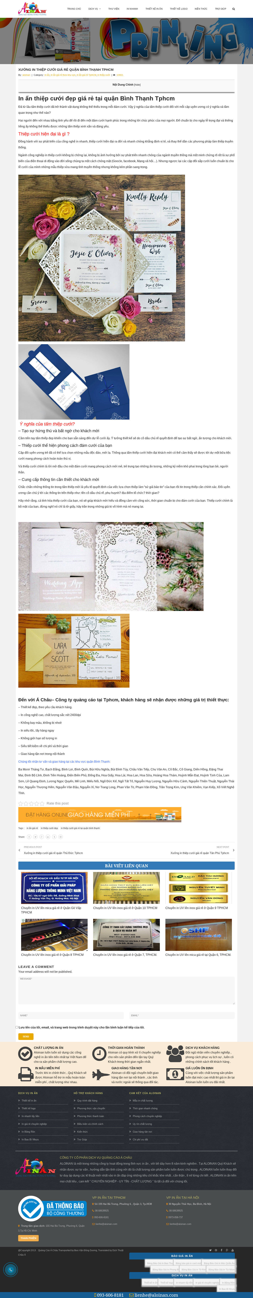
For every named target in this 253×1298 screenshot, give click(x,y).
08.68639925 (102, 1210)
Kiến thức (82, 1131)
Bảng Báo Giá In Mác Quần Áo (219, 1263)
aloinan (26, 75)
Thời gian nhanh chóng (145, 1108)
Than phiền (28, 1238)
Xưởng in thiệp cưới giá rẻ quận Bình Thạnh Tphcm (66, 70)
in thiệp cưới (103, 75)
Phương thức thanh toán (90, 1116)
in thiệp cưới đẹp (49, 828)
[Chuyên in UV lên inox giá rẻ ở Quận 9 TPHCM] (198, 888)
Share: (21, 837)
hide (137, 84)
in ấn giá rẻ (32, 828)
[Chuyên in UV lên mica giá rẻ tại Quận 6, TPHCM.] (198, 935)
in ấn (47, 75)
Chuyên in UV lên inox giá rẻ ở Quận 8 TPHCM (52, 954)
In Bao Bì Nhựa (30, 1139)
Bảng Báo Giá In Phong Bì (166, 1269)
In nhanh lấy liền (30, 1116)
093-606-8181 (101, 1217)
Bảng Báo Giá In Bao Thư (160, 1263)
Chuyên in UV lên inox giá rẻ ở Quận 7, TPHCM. (125, 954)
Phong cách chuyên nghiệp (147, 1116)
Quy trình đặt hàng (87, 1100)
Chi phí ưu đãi (140, 1139)
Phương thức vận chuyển (91, 1108)
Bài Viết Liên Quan (126, 865)
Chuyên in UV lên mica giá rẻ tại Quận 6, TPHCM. (198, 954)
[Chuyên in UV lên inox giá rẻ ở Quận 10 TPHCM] (126, 888)
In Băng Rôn (28, 1131)
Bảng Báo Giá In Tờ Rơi (194, 1269)
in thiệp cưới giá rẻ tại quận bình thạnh (80, 828)
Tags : (21, 828)
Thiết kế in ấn (29, 1100)
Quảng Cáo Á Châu (48, 1250)
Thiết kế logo (29, 1108)
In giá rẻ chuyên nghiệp (34, 1124)
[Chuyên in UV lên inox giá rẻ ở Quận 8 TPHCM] (54, 935)
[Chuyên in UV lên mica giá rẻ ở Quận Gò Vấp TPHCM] (54, 888)
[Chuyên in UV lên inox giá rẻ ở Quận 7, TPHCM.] (126, 935)
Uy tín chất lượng (142, 1124)
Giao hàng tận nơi (142, 1131)
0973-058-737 (175, 1217)
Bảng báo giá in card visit (188, 1263)
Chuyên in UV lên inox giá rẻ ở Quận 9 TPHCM (196, 908)
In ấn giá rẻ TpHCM (86, 75)
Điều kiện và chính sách (90, 1124)
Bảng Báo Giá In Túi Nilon (222, 1269)
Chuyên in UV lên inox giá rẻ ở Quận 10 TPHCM (125, 908)
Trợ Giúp (82, 1139)
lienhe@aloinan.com (106, 1224)
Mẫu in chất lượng (143, 1100)
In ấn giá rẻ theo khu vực (63, 75)
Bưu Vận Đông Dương (85, 1250)
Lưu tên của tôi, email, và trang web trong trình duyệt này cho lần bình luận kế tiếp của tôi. (81, 1027)
